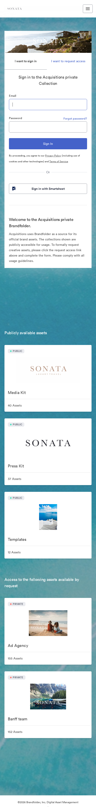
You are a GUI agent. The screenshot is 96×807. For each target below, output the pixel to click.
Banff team (17, 718)
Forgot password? (75, 118)
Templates (17, 539)
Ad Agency (18, 645)
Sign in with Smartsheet (48, 188)
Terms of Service (58, 161)
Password (15, 118)
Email (12, 96)
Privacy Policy (53, 155)
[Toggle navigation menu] (88, 8)
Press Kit (16, 466)
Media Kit (17, 392)
